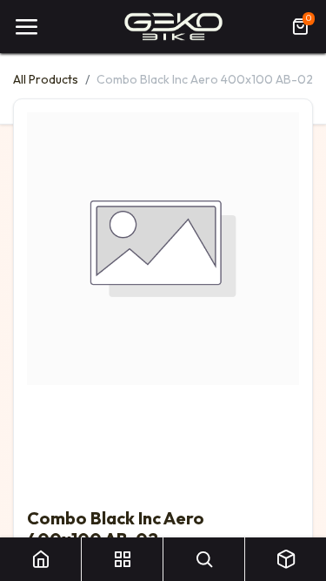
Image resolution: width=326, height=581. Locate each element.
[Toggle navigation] (26, 27)
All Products (45, 79)
